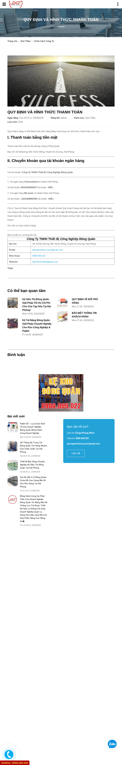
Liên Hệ (76, 453)
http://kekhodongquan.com (45, 261)
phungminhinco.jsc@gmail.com (47, 249)
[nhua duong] (61, 393)
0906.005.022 (38, 255)
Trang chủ (12, 41)
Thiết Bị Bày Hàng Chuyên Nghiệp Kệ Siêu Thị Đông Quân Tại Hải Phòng (32, 464)
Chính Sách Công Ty (44, 41)
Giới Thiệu (25, 41)
